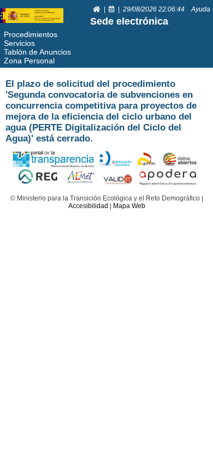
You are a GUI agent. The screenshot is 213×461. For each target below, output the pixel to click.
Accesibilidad (88, 206)
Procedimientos (30, 34)
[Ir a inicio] (97, 9)
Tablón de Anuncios (37, 52)
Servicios (19, 43)
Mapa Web (129, 206)
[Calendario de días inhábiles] (112, 9)
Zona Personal (29, 60)
